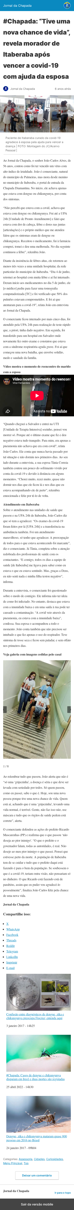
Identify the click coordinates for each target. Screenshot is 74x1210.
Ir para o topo (63, 1192)
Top (26, 1163)
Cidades (39, 1159)
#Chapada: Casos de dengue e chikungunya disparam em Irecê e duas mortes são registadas (35, 1077)
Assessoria (25, 1159)
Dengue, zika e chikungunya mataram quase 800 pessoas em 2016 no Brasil (36, 1138)
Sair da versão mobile (37, 1204)
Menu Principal (12, 1163)
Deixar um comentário (37, 1175)
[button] (3, 709)
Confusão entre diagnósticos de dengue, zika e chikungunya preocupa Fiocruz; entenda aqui (35, 1016)
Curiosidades (54, 1159)
